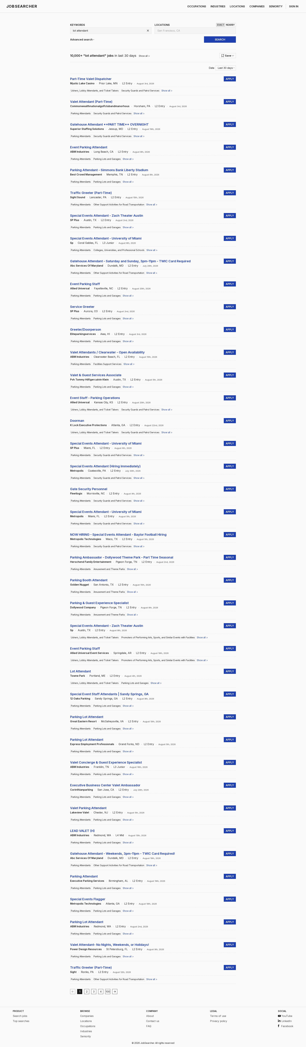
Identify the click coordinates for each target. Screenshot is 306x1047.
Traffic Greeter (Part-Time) (91, 193)
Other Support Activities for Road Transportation (119, 204)
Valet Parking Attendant (88, 808)
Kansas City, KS (103, 402)
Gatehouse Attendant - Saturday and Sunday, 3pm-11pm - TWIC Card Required (130, 261)
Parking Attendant (84, 876)
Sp (71, 242)
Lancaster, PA (98, 197)
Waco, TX (112, 539)
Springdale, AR (122, 653)
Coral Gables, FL (88, 242)
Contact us (152, 1021)
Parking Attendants (81, 113)
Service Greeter (82, 307)
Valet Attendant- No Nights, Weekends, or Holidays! (109, 945)
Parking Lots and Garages (107, 159)
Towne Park (77, 675)
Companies (87, 1016)
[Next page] (114, 991)
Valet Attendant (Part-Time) (91, 102)
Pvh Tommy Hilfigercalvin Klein (89, 379)
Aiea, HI (105, 334)
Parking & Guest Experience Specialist (99, 603)
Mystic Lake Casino (82, 83)
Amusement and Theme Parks (109, 569)
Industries (86, 1031)
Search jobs (20, 1016)
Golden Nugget (79, 584)
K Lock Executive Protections (88, 425)
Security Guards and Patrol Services (140, 90)
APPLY (230, 78)
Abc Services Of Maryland (86, 265)
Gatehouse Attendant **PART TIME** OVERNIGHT (109, 124)
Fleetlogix (76, 493)
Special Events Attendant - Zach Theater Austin (106, 215)
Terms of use (218, 1016)
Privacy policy (218, 1021)
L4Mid (120, 835)
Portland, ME (97, 675)
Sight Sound (77, 197)
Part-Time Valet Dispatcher (91, 79)
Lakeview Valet (79, 812)
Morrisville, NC (96, 493)
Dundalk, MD (116, 265)
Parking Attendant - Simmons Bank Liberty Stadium (109, 170)
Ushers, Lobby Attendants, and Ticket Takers (95, 90)
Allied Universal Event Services (89, 653)
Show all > (144, 55)
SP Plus (74, 220)
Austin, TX (90, 220)
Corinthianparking (81, 789)
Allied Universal (80, 288)
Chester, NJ (101, 812)
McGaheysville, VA (112, 721)
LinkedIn (286, 1021)
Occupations (87, 1026)
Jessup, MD (115, 128)
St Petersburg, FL (117, 949)
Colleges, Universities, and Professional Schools (119, 250)
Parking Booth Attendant (88, 580)
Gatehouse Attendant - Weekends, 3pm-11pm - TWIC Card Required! (122, 853)
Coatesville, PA (97, 470)
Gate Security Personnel (88, 489)
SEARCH (220, 39)
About (150, 1016)
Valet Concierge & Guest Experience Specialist (106, 762)
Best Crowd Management (86, 174)
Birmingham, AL (118, 880)
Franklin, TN (101, 766)
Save (228, 55)
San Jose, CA (105, 789)
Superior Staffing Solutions (87, 128)
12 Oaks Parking (80, 698)
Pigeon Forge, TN (126, 561)
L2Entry (127, 83)
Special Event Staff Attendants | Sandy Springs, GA (109, 694)
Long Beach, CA (103, 151)
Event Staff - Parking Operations (95, 398)
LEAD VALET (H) (82, 831)
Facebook (287, 1026)
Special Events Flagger (87, 899)
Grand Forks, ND (129, 744)
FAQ (148, 1026)
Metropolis (77, 470)
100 (108, 991)
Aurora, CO (91, 311)
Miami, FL (89, 447)
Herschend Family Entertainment (90, 561)
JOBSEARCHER (21, 6)
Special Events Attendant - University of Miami (106, 238)
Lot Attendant (80, 671)
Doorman (77, 421)
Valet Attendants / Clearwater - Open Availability (107, 352)
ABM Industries (79, 151)
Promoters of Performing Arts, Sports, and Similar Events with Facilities (158, 637)
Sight (73, 972)
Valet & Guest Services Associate (95, 375)
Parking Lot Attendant (86, 717)
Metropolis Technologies (85, 539)
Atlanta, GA (118, 425)
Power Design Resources (86, 949)
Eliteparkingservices (83, 334)
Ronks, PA (87, 972)
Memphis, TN (114, 174)
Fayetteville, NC (103, 288)
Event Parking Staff (85, 284)
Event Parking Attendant (88, 147)
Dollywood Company (83, 607)
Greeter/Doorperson (85, 329)
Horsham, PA (142, 106)
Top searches (21, 1021)
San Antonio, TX (103, 584)
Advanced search (81, 39)
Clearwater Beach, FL (107, 356)
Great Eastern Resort (83, 721)
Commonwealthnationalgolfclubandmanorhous (99, 106)
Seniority (85, 1036)
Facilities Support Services (107, 364)
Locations (86, 1021)
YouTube (286, 1016)
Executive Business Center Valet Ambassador (105, 785)
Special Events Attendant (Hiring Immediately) (105, 466)
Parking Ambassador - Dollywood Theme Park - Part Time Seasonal (121, 557)
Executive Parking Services (87, 880)
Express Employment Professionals (92, 744)
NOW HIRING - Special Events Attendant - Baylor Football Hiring (118, 534)
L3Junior (108, 242)
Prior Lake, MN (108, 83)
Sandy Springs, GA (106, 698)
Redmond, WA (102, 835)
